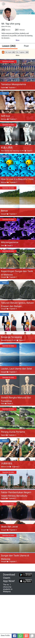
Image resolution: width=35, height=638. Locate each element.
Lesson (9, 46)
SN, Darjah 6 (10, 52)
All (3, 52)
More (17, 40)
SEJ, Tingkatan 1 (22, 52)
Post (26, 46)
